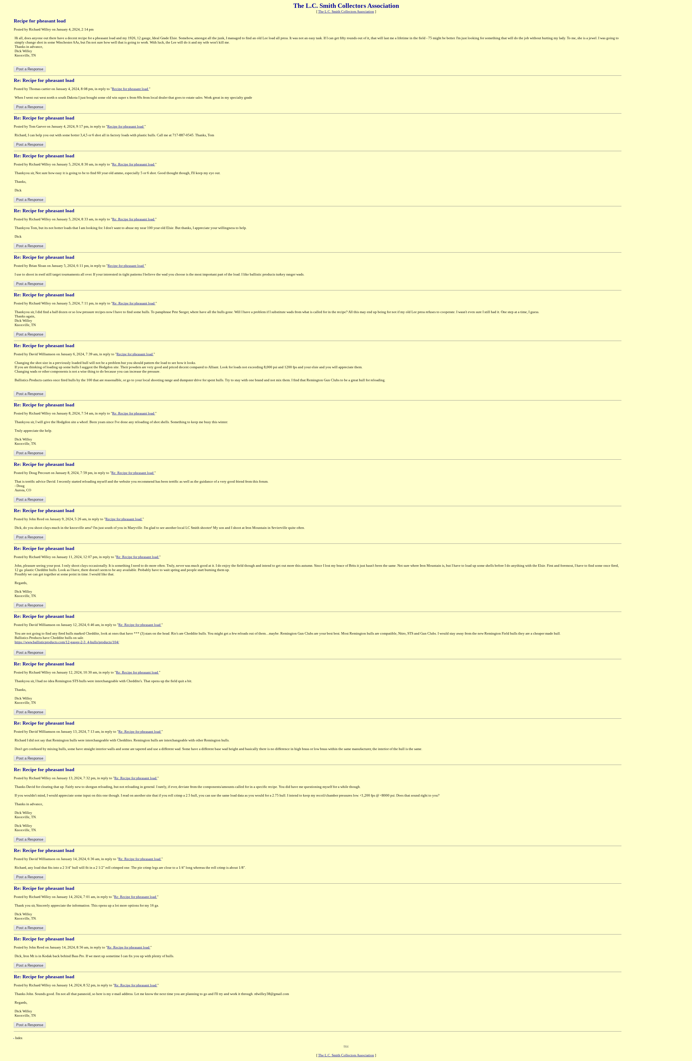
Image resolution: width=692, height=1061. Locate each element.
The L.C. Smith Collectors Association (346, 11)
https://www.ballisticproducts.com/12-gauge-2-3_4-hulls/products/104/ (67, 642)
